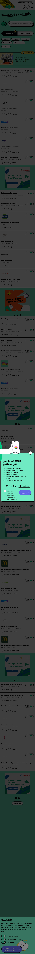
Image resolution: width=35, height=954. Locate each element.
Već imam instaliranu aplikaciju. (10, 493)
